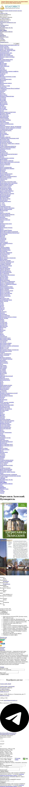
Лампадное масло (4, 378)
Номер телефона (4, 766)
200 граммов (3, 368)
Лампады (2, 313)
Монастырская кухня (5, 192)
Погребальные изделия (6, 351)
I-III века (2, 105)
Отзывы (2, 667)
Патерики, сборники (5, 113)
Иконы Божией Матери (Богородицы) (9, 232)
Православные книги (5, 201)
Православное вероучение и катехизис (10, 162)
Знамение (2, 240)
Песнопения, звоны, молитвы (7, 471)
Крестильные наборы (5, 339)
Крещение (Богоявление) (6, 441)
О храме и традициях (5, 120)
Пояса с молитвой (4, 355)
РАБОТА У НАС (4, 37)
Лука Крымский (4, 267)
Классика (2, 226)
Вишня (2, 334)
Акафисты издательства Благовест (8, 154)
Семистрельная (4, 242)
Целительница (3, 256)
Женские (2, 415)
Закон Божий (3, 70)
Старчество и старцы (5, 187)
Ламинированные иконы (6, 286)
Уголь (1, 381)
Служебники (3, 89)
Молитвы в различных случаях (8, 76)
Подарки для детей (5, 406)
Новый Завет (3, 64)
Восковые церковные (5, 357)
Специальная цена (4, 51)
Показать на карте (4, 695)
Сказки (2, 221)
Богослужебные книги (5, 79)
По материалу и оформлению (7, 281)
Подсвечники (3, 314)
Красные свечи (4, 452)
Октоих (2, 84)
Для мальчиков (4, 340)
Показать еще (3, 637)
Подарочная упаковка (5, 424)
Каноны (2, 75)
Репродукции (3, 133)
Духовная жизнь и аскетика (7, 158)
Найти (17, 43)
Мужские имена (4, 277)
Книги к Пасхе (4, 448)
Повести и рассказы (5, 213)
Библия (2, 62)
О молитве (2, 78)
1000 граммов (3, 366)
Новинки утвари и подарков (7, 56)
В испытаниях (3, 172)
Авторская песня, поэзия (6, 465)
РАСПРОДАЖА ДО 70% (6, 27)
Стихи (1, 211)
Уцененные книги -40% (6, 53)
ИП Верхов (6, 581)
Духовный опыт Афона (6, 189)
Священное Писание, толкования (8, 474)
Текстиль (2, 307)
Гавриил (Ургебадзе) (5, 175)
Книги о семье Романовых (6, 190)
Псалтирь (2, 68)
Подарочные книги (5, 394)
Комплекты (3, 169)
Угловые (2, 320)
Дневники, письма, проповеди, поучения (10, 127)
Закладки (2, 411)
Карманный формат (5, 196)
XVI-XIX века (3, 109)
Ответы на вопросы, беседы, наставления (10, 126)
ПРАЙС (2, 34)
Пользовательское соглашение (7, 734)
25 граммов (3, 369)
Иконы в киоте (4, 285)
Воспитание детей (4, 139)
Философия (3, 100)
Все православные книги (6, 59)
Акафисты (2, 74)
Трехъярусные (3, 324)
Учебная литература (5, 215)
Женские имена (4, 278)
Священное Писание (5, 148)
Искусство (2, 131)
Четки (1, 383)
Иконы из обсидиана (5, 296)
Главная (2, 492)
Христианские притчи (5, 130)
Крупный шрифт (4, 197)
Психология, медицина (6, 142)
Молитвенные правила (6, 83)
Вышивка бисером (4, 423)
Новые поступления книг (6, 55)
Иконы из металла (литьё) (6, 290)
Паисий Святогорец (5, 268)
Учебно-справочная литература (8, 146)
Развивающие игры (5, 407)
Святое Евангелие (4, 66)
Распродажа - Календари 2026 (7, 50)
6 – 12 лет (2, 204)
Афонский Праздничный (6, 376)
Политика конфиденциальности (8, 733)
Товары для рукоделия (5, 422)
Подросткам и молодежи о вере (8, 181)
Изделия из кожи (4, 410)
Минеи (2, 81)
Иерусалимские (4, 362)
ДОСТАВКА (3, 30)
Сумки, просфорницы (5, 353)
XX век (2, 110)
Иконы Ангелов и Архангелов (8, 257)
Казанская (2, 235)
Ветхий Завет (3, 63)
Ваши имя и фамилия (5, 669)
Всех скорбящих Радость (6, 243)
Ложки (1, 401)
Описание (2, 650)
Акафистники (3, 155)
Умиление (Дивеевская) (6, 252)
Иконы (1, 450)
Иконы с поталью (4, 289)
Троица (2, 458)
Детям (1, 433)
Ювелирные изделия (5, 386)
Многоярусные (4, 326)
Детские (2, 165)
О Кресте (2, 180)
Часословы (3, 93)
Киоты (1, 382)
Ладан (1, 364)
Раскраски (2, 217)
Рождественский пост (5, 427)
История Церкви (4, 134)
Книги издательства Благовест (8, 147)
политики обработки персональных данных (12, 774)
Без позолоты (3, 391)
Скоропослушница (5, 247)
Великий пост (3, 443)
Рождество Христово (5, 428)
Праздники (3, 121)
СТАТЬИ (2, 39)
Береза (1, 331)
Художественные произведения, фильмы (10, 475)
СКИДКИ (2, 26)
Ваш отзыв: (3, 672)
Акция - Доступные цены (6, 49)
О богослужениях (4, 118)
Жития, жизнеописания (6, 209)
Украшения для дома (5, 437)
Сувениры (2, 436)
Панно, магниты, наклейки (7, 402)
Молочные (2, 330)
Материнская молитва (5, 177)
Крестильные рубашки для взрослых (9, 349)
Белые (1, 328)
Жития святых (3, 102)
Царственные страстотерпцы (7, 274)
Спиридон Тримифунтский (7, 261)
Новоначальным (4, 117)
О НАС (2, 38)
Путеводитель (6, 584)
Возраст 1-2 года (4, 348)
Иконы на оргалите (5, 294)
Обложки (2, 418)
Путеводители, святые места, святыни (9, 143)
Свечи (1, 356)
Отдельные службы (5, 85)
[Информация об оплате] (14, 643)
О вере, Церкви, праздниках (7, 208)
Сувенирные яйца (4, 403)
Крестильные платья (5, 344)
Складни (2, 297)
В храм (2, 303)
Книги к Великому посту (6, 444)
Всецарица (3, 244)
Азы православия (4, 116)
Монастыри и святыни (6, 470)
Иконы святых (3, 259)
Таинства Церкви (4, 122)
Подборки (2, 171)
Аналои (2, 305)
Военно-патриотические (6, 173)
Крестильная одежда (5, 338)
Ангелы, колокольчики (6, 432)
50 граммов (3, 370)
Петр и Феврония (4, 273)
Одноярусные (3, 322)
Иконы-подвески (4, 389)
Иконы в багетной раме (6, 293)
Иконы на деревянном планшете (8, 284)
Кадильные (3, 360)
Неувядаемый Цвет (5, 253)
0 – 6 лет (2, 202)
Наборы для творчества (6, 408)
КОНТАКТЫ (3, 35)
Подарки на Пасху (4, 449)
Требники (2, 91)
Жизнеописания (4, 114)
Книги (1, 429)
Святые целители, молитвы (7, 193)
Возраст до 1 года (4, 347)
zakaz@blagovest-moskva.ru (10, 700)
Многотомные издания (6, 185)
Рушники (2, 352)
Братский (2, 377)
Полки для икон (4, 318)
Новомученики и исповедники (8, 112)
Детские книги (4, 200)
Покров (2, 246)
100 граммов (3, 365)
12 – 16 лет (3, 205)
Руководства (3, 87)
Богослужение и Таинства (6, 160)
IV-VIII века (3, 106)
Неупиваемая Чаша (5, 248)
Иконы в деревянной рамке (7, 282)
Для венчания (3, 336)
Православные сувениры (6, 395)
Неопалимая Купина (5, 250)
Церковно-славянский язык (7, 96)
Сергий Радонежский (5, 263)
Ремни (1, 412)
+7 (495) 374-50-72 (4, 18)
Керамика (2, 397)
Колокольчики (3, 399)
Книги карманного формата (7, 168)
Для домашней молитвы (6, 359)
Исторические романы (5, 188)
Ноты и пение (3, 95)
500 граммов (3, 372)
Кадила (2, 306)
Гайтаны (2, 309)
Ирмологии (3, 80)
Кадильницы (3, 311)
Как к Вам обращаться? (6, 765)
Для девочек (3, 341)
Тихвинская (3, 239)
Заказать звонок (4, 771)
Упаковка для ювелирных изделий (8, 393)
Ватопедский (3, 373)
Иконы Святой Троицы (6, 230)
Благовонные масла (5, 380)
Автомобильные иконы (6, 299)
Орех (1, 332)
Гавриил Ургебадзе (5, 269)
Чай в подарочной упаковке (7, 420)
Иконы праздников (5, 280)
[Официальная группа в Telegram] (14, 731)
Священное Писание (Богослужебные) (10, 88)
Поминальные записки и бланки (8, 317)
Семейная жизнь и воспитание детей (9, 138)
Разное (1, 473)
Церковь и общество (5, 137)
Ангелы (2, 398)
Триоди (2, 92)
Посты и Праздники (5, 163)
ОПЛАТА (2, 29)
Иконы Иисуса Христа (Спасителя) (9, 231)
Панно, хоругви (4, 301)
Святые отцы (3, 101)
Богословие (3, 99)
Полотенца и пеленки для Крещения (9, 345)
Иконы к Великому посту (6, 445)
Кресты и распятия (5, 315)
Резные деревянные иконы (7, 288)
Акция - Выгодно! (4, 47)
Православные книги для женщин (8, 183)
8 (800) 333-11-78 (4, 21)
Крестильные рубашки (6, 343)
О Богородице (3, 179)
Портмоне (2, 416)
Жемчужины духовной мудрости (8, 176)
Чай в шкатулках (4, 440)
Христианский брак (5, 141)
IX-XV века (3, 108)
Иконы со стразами (5, 292)
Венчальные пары (4, 298)
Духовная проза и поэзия (6, 129)
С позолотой (3, 390)
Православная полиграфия (7, 405)
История (2, 135)
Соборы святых (4, 276)
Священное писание (5, 60)
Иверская (2, 236)
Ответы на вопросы (5, 164)
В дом (1, 310)
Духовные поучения (5, 468)
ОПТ (1, 33)
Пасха (1, 447)
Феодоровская (3, 251)
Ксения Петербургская (5, 272)
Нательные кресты (4, 387)
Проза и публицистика (6, 167)
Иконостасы (3, 327)
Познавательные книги (6, 223)
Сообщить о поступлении (4, 612)
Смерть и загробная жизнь (6, 123)
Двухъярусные (3, 323)
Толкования (3, 97)
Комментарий (3, 770)
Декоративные (3, 361)
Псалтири (2, 150)
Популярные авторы (5, 198)
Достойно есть (3, 255)
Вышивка (2, 456)
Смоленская (3, 238)
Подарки (2, 431)
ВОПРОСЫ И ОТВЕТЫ (6, 31)
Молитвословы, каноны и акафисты (9, 71)
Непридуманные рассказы (6, 184)
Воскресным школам (5, 194)
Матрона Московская (5, 271)
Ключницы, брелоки (5, 419)
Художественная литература (7, 214)
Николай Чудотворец (5, 260)
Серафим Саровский (5, 264)
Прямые (2, 319)
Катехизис (2, 125)
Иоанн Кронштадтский (6, 265)
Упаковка (2, 439)
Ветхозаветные (4, 104)
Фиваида (2, 374)
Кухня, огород (3, 144)
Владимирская (3, 234)
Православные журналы (6, 227)
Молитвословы (4, 72)
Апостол (2, 67)
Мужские (2, 414)
